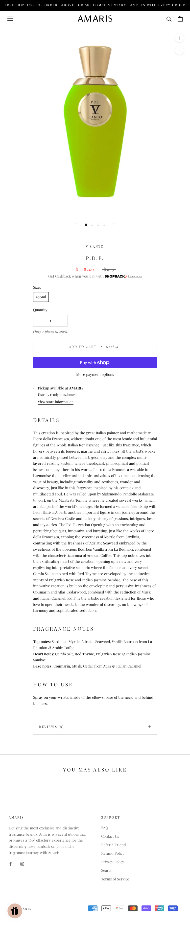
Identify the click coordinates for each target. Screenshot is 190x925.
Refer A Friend (113, 844)
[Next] (113, 224)
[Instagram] (22, 864)
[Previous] (76, 224)
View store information (55, 401)
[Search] (169, 18)
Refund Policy (112, 853)
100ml (41, 296)
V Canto (95, 246)
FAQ (104, 827)
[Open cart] (180, 19)
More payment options (95, 374)
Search (107, 870)
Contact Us (110, 836)
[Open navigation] (10, 18)
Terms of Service (115, 878)
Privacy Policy (112, 861)
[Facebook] (10, 864)
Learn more (135, 276)
